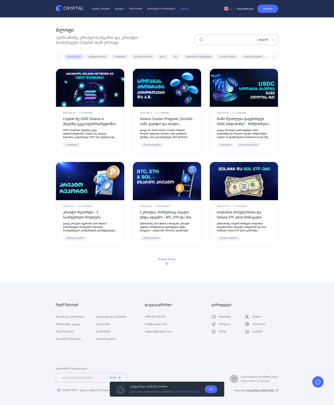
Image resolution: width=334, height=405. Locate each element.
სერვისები (103, 324)
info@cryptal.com (156, 324)
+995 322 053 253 (155, 316)
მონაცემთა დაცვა (68, 324)
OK (211, 389)
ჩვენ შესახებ (65, 331)
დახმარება (103, 331)
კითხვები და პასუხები (111, 316)
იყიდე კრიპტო (101, 8)
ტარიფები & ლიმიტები (161, 8)
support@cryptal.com (158, 331)
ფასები (119, 8)
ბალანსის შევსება (68, 338)
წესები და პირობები (70, 316)
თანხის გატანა (106, 338)
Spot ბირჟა (135, 8)
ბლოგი (185, 8)
